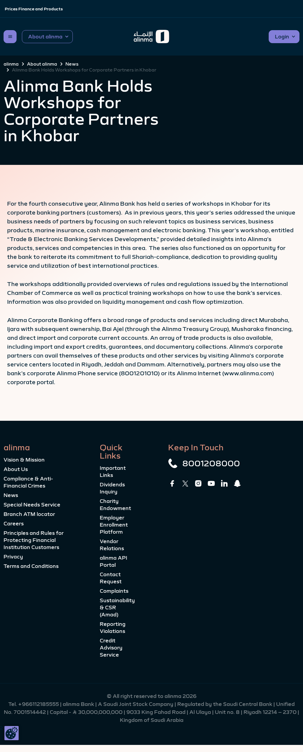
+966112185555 (39, 704)
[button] (47, 36)
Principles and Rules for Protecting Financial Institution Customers (34, 540)
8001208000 (211, 463)
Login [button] (282, 36)
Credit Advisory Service (111, 647)
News (71, 63)
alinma (11, 63)
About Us (16, 469)
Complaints (114, 591)
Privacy (13, 556)
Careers (14, 523)
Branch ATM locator (29, 514)
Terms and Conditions (31, 566)
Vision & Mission (24, 459)
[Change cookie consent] (11, 733)
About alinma (42, 63)
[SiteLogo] (151, 36)
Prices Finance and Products (34, 9)
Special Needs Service (32, 504)
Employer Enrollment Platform (114, 525)
